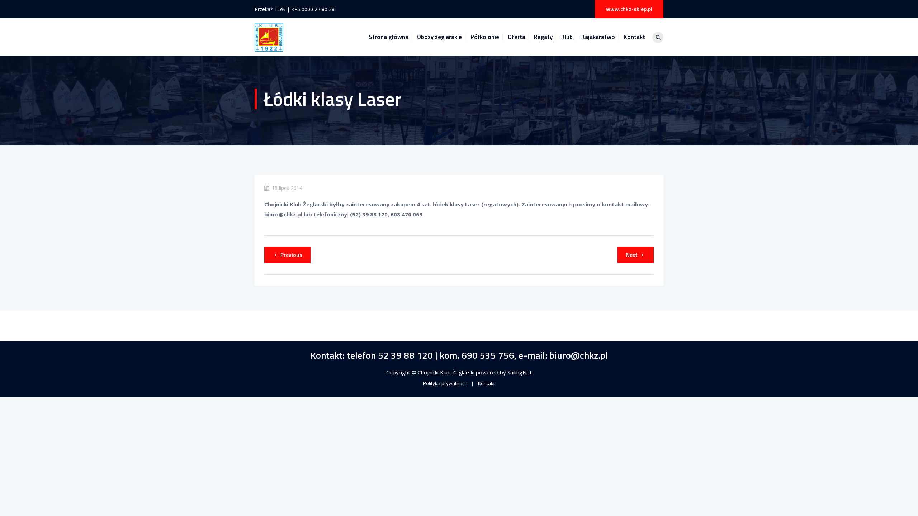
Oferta (516, 37)
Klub (567, 37)
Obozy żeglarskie (439, 37)
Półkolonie (484, 37)
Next (632, 254)
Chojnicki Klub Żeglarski (447, 372)
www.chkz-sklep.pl (629, 9)
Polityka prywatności (445, 383)
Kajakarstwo (598, 37)
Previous (291, 254)
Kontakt (634, 37)
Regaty (543, 37)
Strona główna (388, 37)
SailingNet (519, 372)
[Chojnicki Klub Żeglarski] (269, 37)
